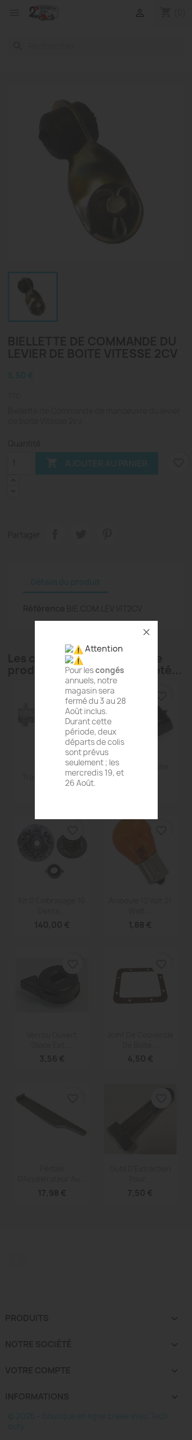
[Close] (146, 632)
